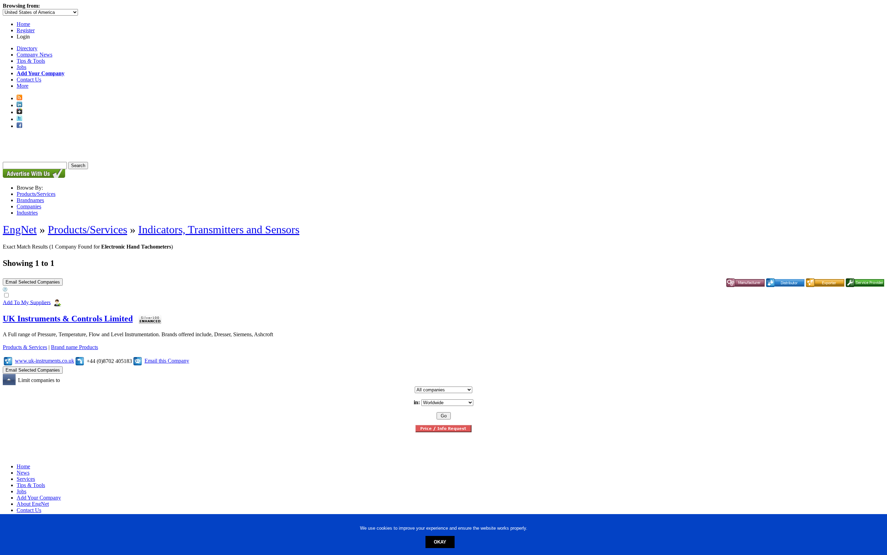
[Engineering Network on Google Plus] (19, 112)
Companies (29, 206)
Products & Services (25, 347)
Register (26, 30)
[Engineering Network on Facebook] (19, 126)
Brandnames (30, 200)
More (22, 86)
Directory (27, 48)
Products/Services (36, 194)
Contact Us (29, 80)
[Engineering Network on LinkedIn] (19, 105)
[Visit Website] (8, 361)
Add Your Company (39, 498)
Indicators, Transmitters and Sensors (218, 229)
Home (23, 24)
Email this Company (166, 361)
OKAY (440, 542)
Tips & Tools (31, 61)
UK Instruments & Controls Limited (68, 318)
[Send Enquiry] (137, 361)
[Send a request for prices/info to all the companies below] (443, 430)
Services (26, 479)
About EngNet (33, 504)
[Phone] (80, 361)
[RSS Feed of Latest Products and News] (19, 98)
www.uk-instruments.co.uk (44, 361)
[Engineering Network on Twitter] (19, 119)
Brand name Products (74, 347)
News (23, 473)
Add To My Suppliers (27, 302)
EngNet (20, 229)
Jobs (21, 67)
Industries (27, 213)
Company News (34, 55)
